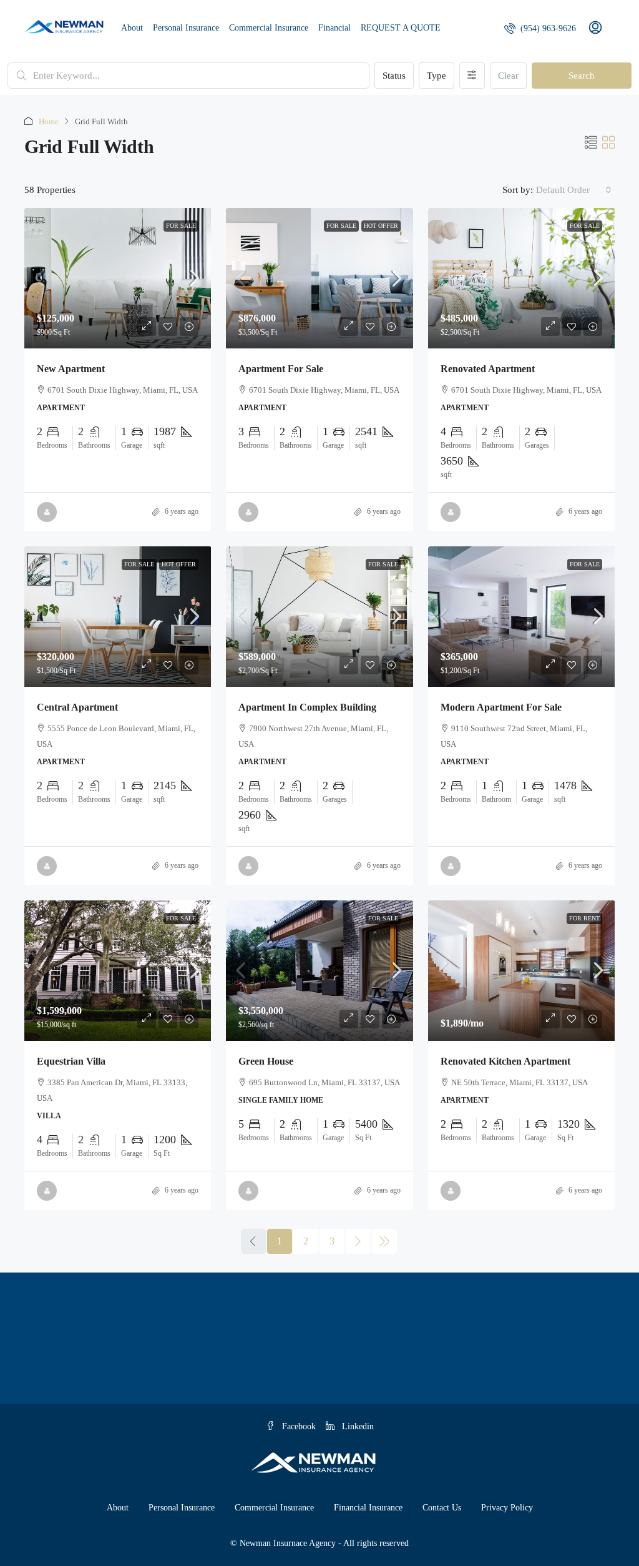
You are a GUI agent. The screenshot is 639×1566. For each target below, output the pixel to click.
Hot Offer (381, 225)
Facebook (298, 1426)
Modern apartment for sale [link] (501, 707)
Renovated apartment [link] (488, 368)
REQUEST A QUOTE (401, 27)
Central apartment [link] (77, 707)
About (132, 27)
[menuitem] (540, 28)
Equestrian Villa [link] (71, 1061)
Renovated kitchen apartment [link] (505, 1061)
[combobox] (573, 190)
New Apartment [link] (71, 368)
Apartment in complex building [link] (307, 707)
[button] (591, 143)
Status (394, 76)
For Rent (584, 918)
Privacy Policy (507, 1507)
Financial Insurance (368, 1507)
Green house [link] (265, 1061)
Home (49, 121)
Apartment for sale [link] (280, 368)
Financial (334, 27)
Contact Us (441, 1507)
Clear (508, 76)
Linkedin (356, 1426)
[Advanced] (472, 75)
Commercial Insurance (268, 27)
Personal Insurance (186, 27)
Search (581, 76)
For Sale (181, 225)
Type (436, 76)
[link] (118, 278)
